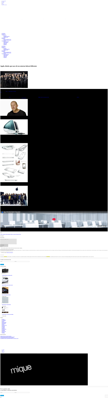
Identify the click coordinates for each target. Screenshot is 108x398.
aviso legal (3, 351)
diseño (39, 97)
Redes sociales (4, 331)
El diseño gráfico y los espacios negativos (5, 336)
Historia (12, 234)
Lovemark (14, 234)
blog (2, 3)
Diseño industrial (8, 234)
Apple (9, 97)
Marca (20, 234)
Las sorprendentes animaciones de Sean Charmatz (7, 337)
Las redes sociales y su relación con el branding (7, 314)
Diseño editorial (4, 322)
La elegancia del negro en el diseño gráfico (7, 275)
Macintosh (17, 234)
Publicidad (3, 330)
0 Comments (14, 91)
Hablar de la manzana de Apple (45, 97)
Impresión (3, 326)
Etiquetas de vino (4, 325)
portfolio (3, 2)
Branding (3, 319)
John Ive (78, 97)
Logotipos (3, 327)
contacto (3, 352)
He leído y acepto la (7, 252)
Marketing (3, 328)
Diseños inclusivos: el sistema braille (6, 304)
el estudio (3, 349)
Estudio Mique (10, 91)
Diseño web (3, 323)
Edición (3, 324)
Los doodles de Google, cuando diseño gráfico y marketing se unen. (9, 338)
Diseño (7, 91)
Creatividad (3, 234)
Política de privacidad (10, 252)
